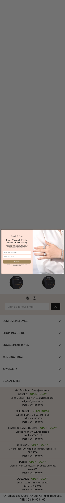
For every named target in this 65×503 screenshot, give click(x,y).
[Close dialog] (62, 231)
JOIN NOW (17, 261)
